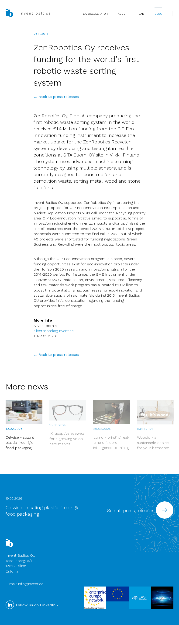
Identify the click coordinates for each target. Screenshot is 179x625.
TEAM (141, 13)
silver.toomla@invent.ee (54, 331)
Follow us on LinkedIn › (36, 605)
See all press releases (131, 510)
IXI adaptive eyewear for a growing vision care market (67, 438)
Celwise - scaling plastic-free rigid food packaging (20, 442)
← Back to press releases (56, 96)
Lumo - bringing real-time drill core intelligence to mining (111, 442)
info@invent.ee (30, 584)
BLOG (158, 13)
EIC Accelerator (95, 13)
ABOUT (122, 13)
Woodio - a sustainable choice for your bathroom (153, 442)
